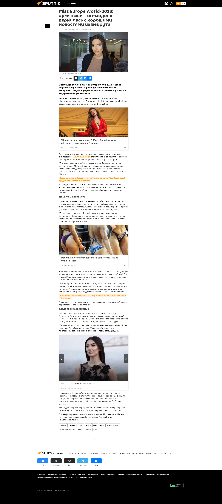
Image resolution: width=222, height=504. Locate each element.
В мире (115, 453)
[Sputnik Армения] (50, 6)
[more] (124, 147)
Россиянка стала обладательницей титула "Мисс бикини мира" (89, 259)
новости (72, 453)
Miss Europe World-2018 (67, 429)
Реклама (81, 474)
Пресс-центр (166, 453)
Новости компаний (108, 474)
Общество (71, 425)
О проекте (41, 474)
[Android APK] (177, 485)
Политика (105, 453)
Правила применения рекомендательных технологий (57, 477)
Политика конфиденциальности (130, 474)
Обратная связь (86, 477)
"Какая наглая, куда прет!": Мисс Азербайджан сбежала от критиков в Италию (88, 141)
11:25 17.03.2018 (65, 29)
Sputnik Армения (82, 156)
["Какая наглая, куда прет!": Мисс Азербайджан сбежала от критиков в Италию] (93, 122)
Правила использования (57, 474)
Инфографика (145, 453)
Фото (134, 453)
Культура (80, 425)
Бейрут (102, 425)
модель (88, 429)
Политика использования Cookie (157, 474)
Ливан (95, 425)
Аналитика (125, 453)
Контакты (72, 474)
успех (95, 429)
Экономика (93, 453)
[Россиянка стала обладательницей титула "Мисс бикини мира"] (93, 240)
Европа (88, 425)
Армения (63, 425)
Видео (156, 453)
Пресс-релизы (93, 474)
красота (80, 429)
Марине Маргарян (113, 425)
